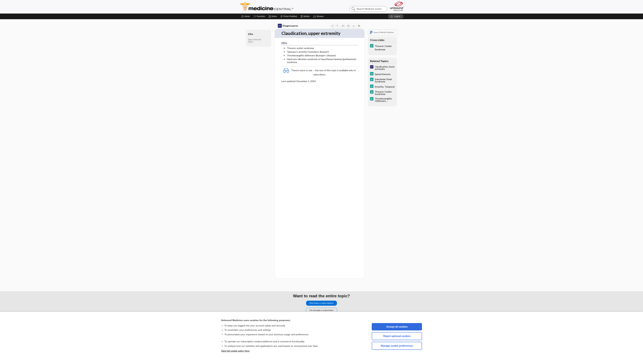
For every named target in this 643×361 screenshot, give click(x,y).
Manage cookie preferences (397, 345)
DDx (250, 34)
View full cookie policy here (235, 350)
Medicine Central (281, 7)
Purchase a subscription (321, 303)
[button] (319, 16)
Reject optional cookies (397, 336)
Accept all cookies (397, 326)
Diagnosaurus (290, 25)
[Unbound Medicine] (397, 6)
